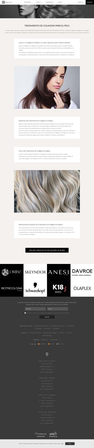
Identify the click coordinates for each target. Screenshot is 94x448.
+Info (62, 443)
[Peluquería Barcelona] (7, 3)
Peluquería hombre (50, 333)
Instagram (54, 340)
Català (51, 344)
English (61, 344)
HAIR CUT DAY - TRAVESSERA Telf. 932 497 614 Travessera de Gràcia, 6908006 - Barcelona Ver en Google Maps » (47, 417)
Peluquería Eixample (41, 326)
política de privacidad (62, 313)
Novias (69, 333)
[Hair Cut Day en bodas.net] (41, 436)
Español (42, 344)
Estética (62, 333)
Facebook (44, 340)
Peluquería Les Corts (57, 326)
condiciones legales (46, 313)
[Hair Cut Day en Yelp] (53, 436)
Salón (60, 2)
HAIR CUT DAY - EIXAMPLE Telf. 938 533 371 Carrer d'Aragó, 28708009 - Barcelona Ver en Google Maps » (47, 383)
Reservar (56, 328)
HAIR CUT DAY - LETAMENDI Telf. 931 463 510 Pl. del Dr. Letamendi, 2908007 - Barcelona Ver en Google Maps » (47, 400)
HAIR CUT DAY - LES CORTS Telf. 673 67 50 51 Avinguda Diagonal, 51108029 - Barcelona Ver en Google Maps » (47, 366)
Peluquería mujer (35, 333)
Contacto (47, 328)
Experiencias (47, 335)
